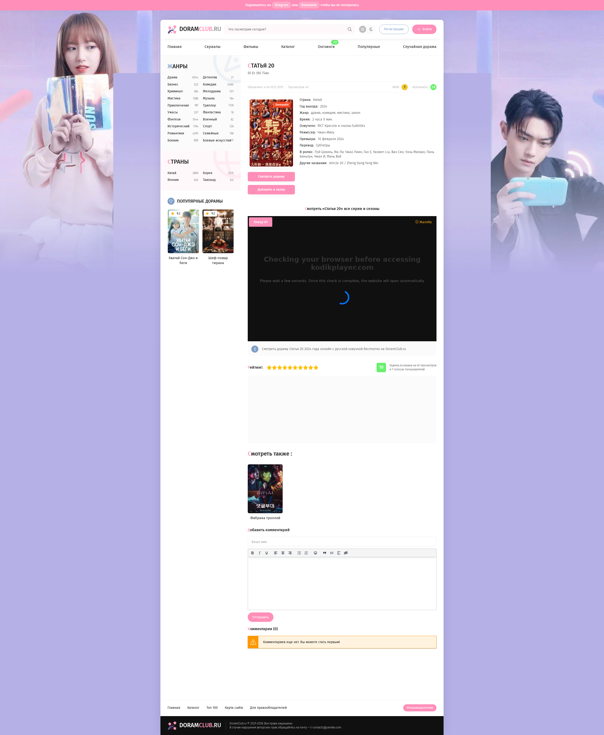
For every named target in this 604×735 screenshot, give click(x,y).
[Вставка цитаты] (324, 552)
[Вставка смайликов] (315, 552)
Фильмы (250, 46)
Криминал (175, 91)
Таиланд (209, 180)
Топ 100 (212, 708)
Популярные (369, 46)
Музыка (209, 98)
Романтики (176, 133)
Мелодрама (212, 91)
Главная (175, 46)
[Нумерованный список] (306, 552)
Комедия (209, 84)
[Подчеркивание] (266, 552)
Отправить (260, 617)
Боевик (173, 140)
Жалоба (425, 222)
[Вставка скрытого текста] (345, 552)
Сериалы (213, 46)
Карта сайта (234, 708)
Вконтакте (309, 5)
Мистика (174, 98)
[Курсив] (259, 552)
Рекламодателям (420, 708)
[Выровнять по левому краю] (275, 552)
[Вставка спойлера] (338, 552)
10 (316, 367)
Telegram (281, 5)
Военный (210, 119)
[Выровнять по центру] (282, 552)
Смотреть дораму (271, 177)
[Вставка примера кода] (331, 552)
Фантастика (212, 112)
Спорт (207, 126)
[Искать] (349, 29)
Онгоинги (326, 45)
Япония (173, 180)
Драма (172, 77)
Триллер (209, 105)
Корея (207, 173)
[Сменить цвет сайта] (367, 29)
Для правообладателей (268, 708)
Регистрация (394, 29)
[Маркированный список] (299, 552)
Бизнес (173, 84)
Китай (172, 173)
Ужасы (173, 112)
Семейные (211, 133)
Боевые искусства (217, 140)
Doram (200, 29)
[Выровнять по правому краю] (290, 552)
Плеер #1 (261, 222)
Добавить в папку (271, 190)
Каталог (288, 46)
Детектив (210, 77)
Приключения (178, 105)
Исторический (178, 126)
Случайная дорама (419, 46)
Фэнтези (174, 119)
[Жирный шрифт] (252, 552)
